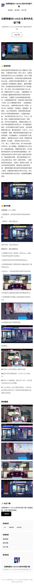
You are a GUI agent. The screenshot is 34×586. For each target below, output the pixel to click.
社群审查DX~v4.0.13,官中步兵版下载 (19, 5)
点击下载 (23, 10)
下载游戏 (6, 514)
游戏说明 (10, 10)
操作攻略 (17, 10)
